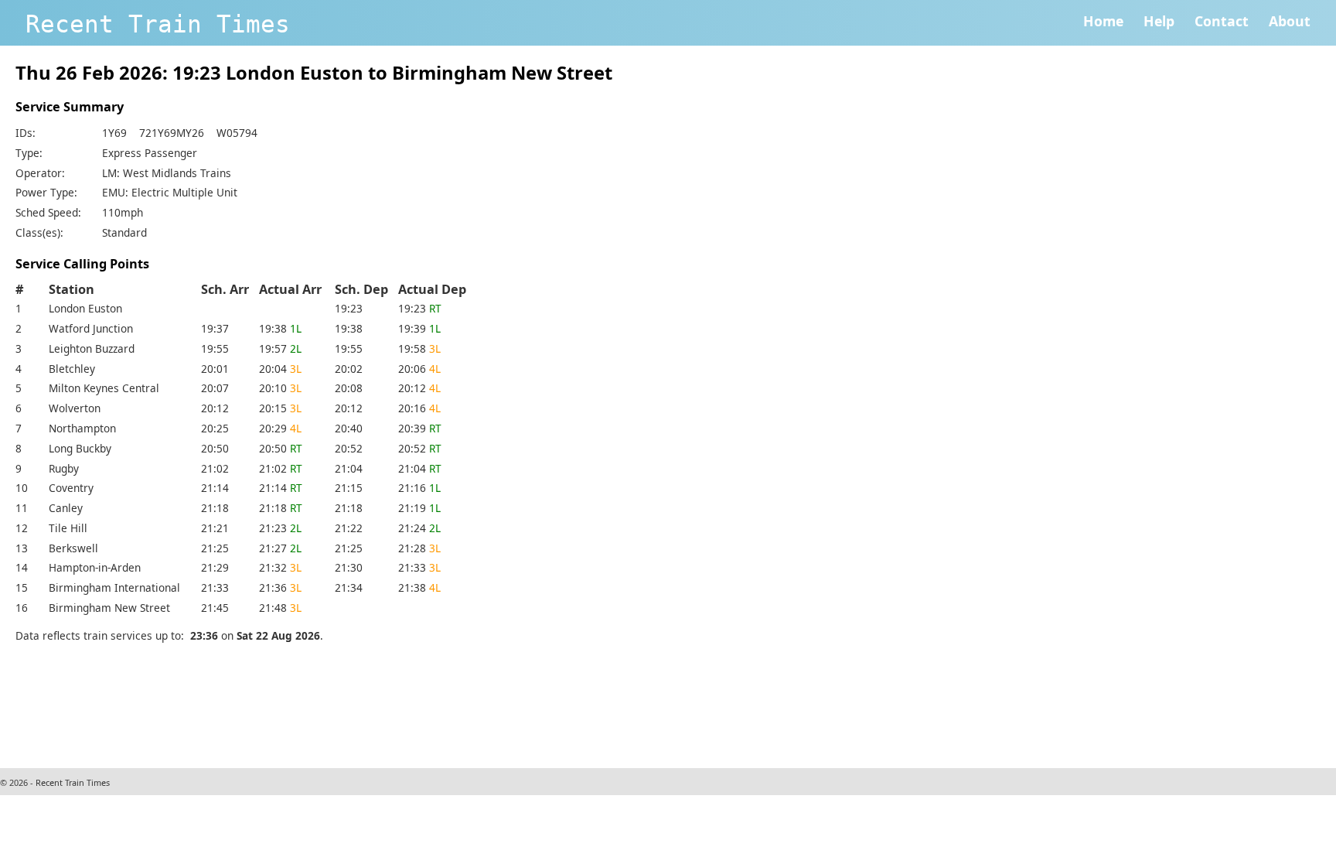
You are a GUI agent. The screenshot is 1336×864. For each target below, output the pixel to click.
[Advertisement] (296, 703)
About (1289, 21)
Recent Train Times (158, 24)
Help (1158, 21)
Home (1103, 21)
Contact (1222, 21)
